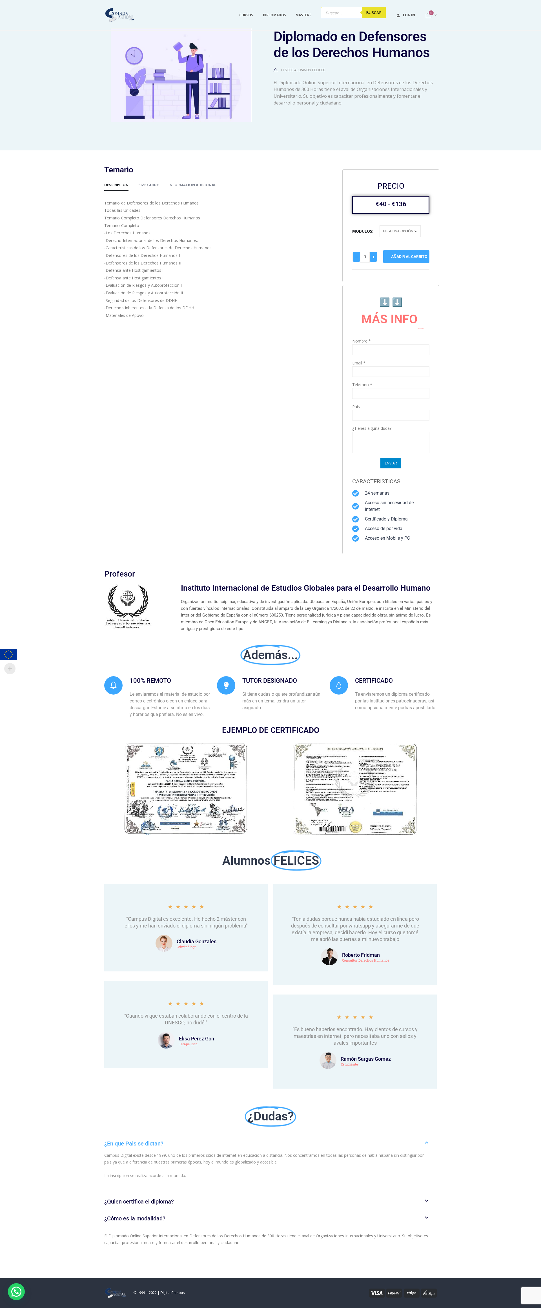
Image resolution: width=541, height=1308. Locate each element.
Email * (358, 363)
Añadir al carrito (409, 256)
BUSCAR (374, 12)
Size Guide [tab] (148, 184)
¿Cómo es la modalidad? (134, 1218)
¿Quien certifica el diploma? (139, 1201)
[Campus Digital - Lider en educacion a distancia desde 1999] (120, 15)
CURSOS (246, 15)
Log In (409, 15)
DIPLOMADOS (274, 15)
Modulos (362, 231)
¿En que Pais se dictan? (133, 1143)
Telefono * (362, 384)
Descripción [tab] (116, 184)
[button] (270, 1143)
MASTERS (303, 15)
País (356, 406)
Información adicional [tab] (192, 184)
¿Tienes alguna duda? (371, 428)
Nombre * (361, 341)
